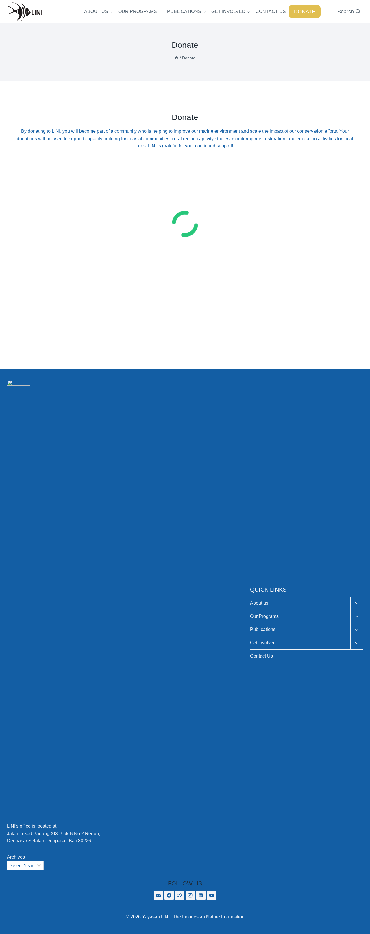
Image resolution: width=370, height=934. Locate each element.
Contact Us (261, 656)
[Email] (158, 895)
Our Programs (264, 616)
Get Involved (263, 642)
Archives (16, 856)
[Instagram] (190, 895)
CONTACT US (271, 11)
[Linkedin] (201, 895)
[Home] (177, 58)
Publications (262, 629)
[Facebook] (169, 895)
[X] (179, 895)
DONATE (304, 11)
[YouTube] (211, 895)
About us (259, 603)
